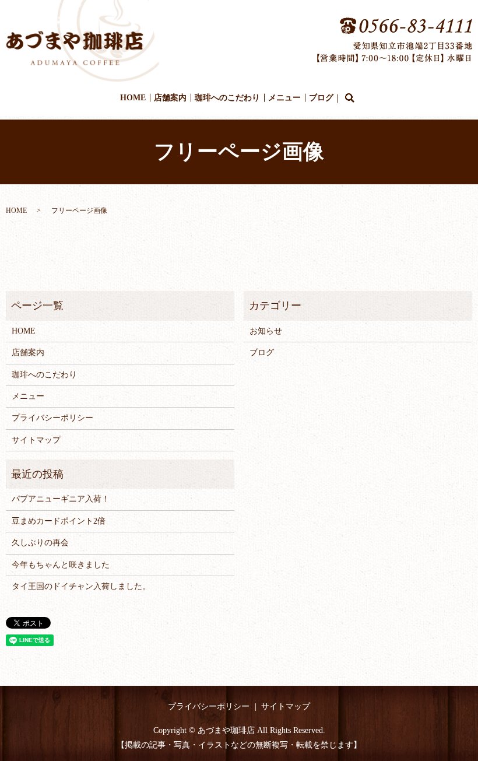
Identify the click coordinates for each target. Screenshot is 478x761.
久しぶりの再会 (40, 542)
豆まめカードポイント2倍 (59, 521)
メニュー (284, 97)
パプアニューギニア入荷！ (61, 499)
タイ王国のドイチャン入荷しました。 (81, 586)
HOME (133, 97)
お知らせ (265, 331)
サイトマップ (36, 440)
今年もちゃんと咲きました (61, 564)
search (350, 98)
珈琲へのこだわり (227, 97)
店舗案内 (170, 97)
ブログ (321, 97)
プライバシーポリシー (52, 417)
